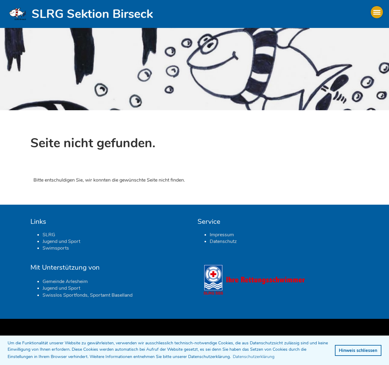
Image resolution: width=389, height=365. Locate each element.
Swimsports (56, 248)
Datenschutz (223, 241)
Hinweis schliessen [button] (358, 350)
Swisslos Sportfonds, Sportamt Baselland (88, 295)
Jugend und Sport (61, 241)
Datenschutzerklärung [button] (253, 357)
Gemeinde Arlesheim (65, 281)
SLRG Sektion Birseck (92, 14)
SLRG (49, 234)
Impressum (222, 234)
